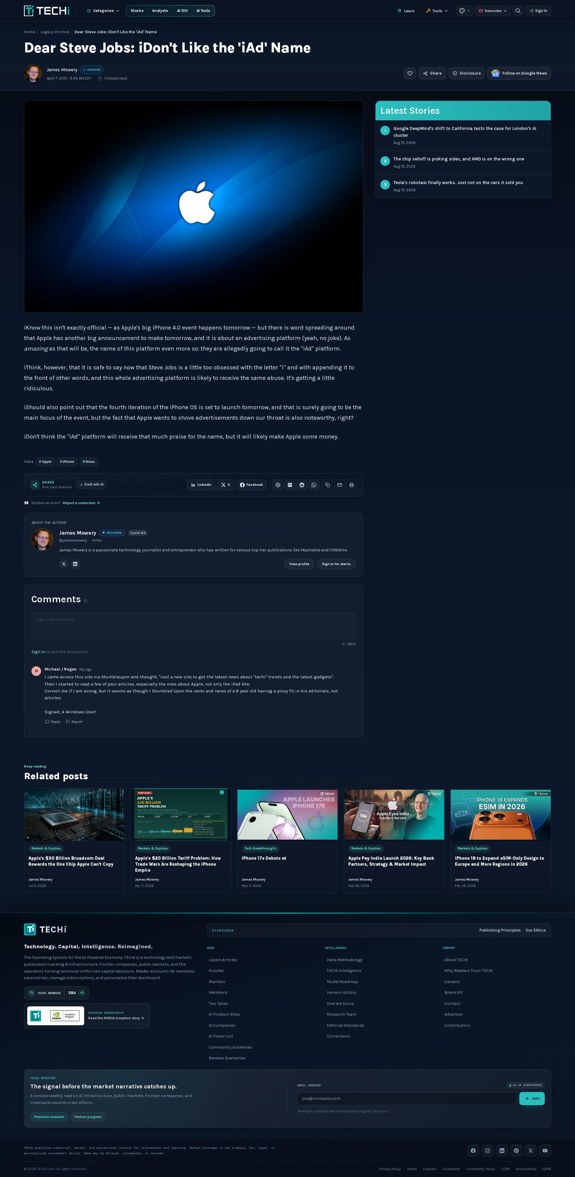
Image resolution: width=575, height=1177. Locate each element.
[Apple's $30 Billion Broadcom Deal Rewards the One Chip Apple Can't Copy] (74, 814)
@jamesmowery (73, 540)
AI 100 (182, 10)
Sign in (541, 10)
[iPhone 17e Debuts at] (287, 814)
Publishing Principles (500, 930)
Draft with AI (94, 484)
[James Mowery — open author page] (33, 73)
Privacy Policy (390, 1169)
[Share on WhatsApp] (313, 485)
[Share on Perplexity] (290, 485)
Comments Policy (480, 1169)
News (89, 461)
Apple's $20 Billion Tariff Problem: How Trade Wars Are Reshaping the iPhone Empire (178, 864)
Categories (103, 10)
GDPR (546, 1169)
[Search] (518, 10)
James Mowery (62, 69)
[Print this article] (351, 485)
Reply (55, 721)
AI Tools (203, 10)
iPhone (67, 461)
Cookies (430, 1169)
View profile (299, 564)
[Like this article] (410, 73)
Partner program (88, 1116)
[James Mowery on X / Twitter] (64, 564)
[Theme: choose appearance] (464, 10)
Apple (45, 461)
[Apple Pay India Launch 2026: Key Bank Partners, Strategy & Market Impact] (394, 814)
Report (77, 721)
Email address (309, 1085)
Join (536, 1098)
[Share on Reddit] (301, 485)
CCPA (505, 1169)
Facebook (254, 485)
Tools (437, 11)
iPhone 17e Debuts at (264, 858)
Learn (409, 11)
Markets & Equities (46, 849)
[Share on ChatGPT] (278, 485)
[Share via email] (339, 485)
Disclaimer (451, 1169)
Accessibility (526, 1169)
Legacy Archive (54, 31)
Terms (412, 1169)
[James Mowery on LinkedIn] (75, 564)
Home (29, 31)
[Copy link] (327, 485)
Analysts (160, 10)
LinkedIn (204, 485)
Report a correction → (81, 503)
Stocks (137, 10)
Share (436, 73)
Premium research (49, 1116)
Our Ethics (536, 930)
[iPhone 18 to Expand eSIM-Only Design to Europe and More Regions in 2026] (501, 814)
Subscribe (493, 11)
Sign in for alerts (336, 564)
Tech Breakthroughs (260, 849)
